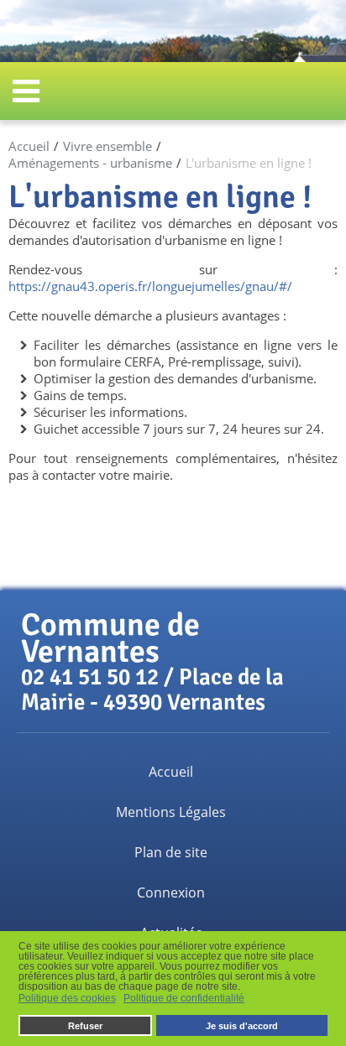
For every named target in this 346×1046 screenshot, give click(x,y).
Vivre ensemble (107, 146)
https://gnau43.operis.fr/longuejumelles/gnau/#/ (150, 286)
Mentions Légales (171, 812)
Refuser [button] (85, 1026)
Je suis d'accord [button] (242, 1026)
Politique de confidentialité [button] (183, 998)
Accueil (29, 146)
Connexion (171, 892)
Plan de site (170, 852)
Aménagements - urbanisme (90, 162)
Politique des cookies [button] (67, 998)
